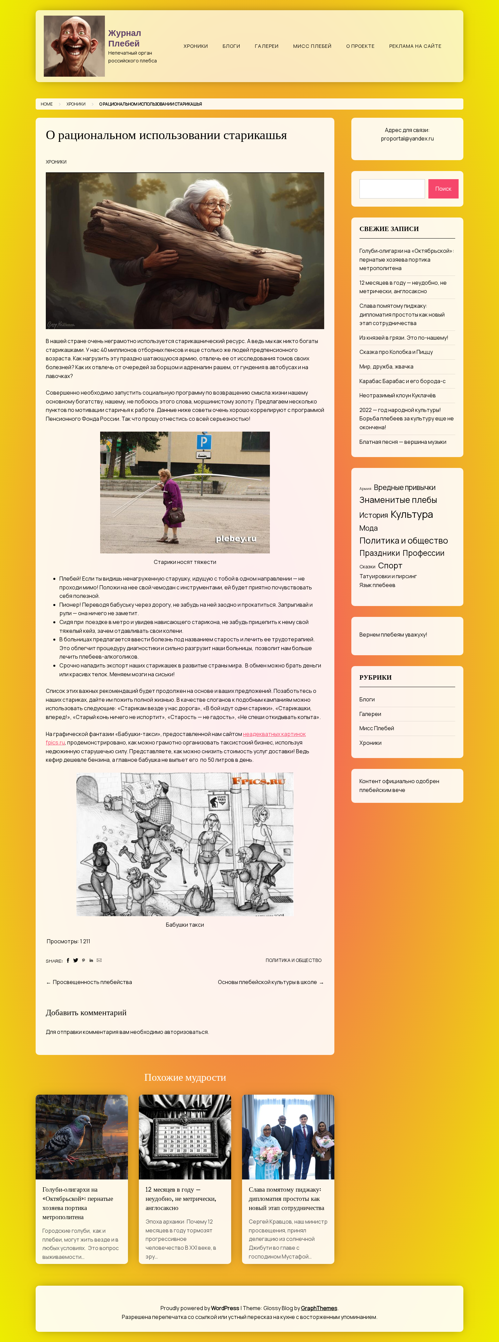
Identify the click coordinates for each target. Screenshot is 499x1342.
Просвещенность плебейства (92, 982)
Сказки (367, 566)
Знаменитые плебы (398, 499)
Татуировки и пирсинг (388, 576)
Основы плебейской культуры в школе (267, 982)
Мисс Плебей (312, 46)
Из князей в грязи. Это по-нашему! (403, 337)
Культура (412, 514)
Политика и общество (293, 960)
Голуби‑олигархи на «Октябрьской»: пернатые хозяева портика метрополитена (406, 259)
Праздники (379, 553)
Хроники (196, 46)
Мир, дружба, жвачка (386, 366)
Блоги (231, 46)
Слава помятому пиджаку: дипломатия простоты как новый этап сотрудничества (286, 1199)
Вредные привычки (405, 487)
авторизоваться (186, 1032)
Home (47, 104)
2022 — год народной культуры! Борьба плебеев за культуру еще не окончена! (406, 418)
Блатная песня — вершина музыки (402, 442)
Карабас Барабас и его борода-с (402, 381)
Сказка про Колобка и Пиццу (396, 352)
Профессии (423, 553)
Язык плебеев (377, 585)
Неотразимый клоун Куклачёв (397, 395)
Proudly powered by (200, 1308)
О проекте (360, 46)
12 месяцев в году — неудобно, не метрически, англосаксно (181, 1199)
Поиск (443, 188)
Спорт (390, 565)
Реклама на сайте (415, 46)
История (373, 515)
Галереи (267, 46)
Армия (365, 488)
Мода (368, 528)
